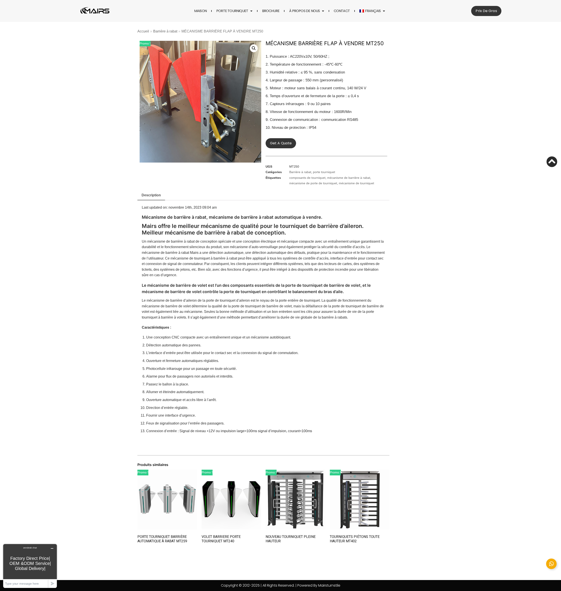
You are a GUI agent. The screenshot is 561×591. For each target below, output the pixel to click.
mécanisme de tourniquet (356, 183)
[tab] (151, 195)
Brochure (271, 11)
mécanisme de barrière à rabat (348, 177)
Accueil (143, 31)
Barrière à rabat (165, 31)
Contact (342, 11)
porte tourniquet (232, 11)
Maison (200, 11)
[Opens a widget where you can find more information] (30, 565)
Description (151, 195)
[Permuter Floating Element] (551, 564)
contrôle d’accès (315, 258)
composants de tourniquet (307, 177)
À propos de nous (304, 11)
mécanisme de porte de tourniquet (313, 183)
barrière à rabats (334, 317)
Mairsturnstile (329, 585)
